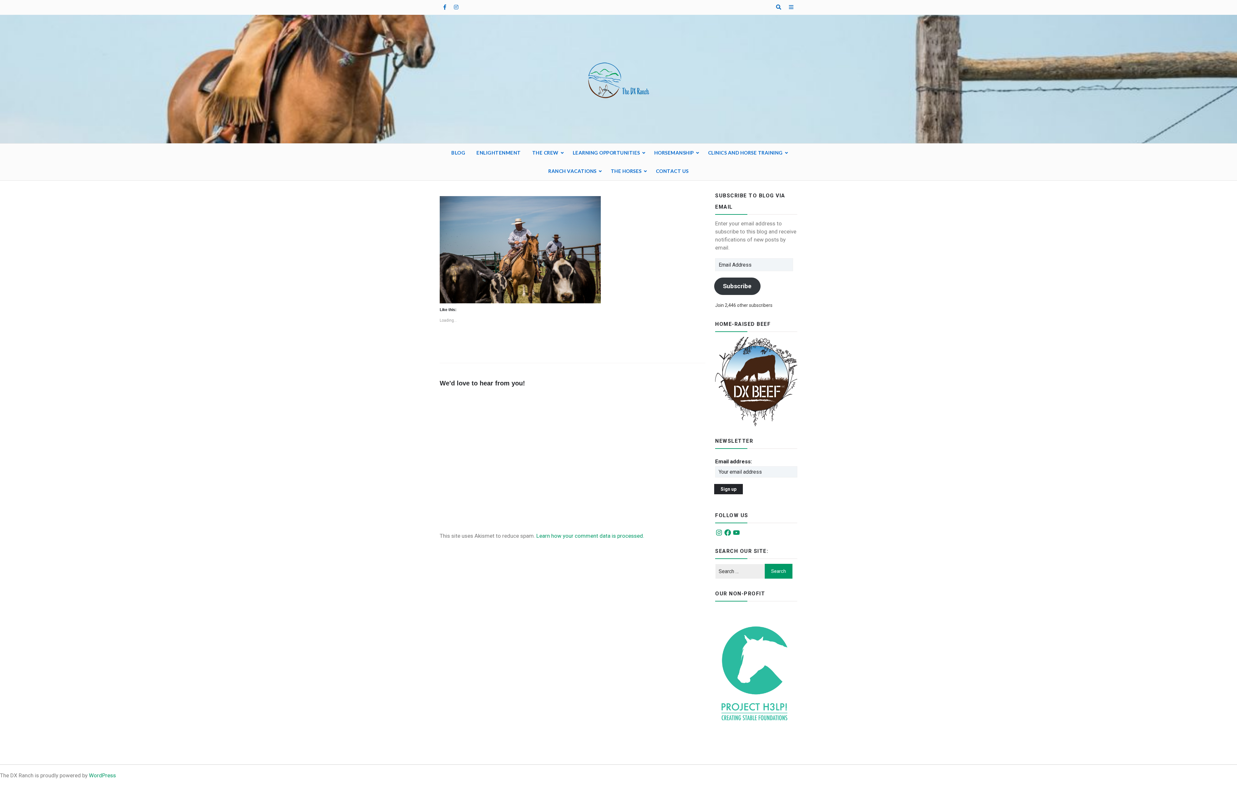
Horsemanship (674, 153)
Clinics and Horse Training (745, 153)
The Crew (545, 153)
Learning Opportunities (606, 153)
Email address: (733, 461)
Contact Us (672, 171)
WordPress (102, 775)
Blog (458, 153)
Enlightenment (498, 153)
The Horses (626, 171)
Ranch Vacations (572, 171)
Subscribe (737, 286)
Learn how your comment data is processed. (590, 536)
